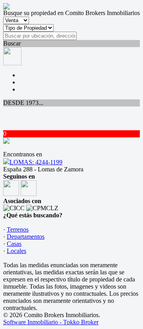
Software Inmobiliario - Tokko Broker (51, 322)
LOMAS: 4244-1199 (36, 162)
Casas (14, 243)
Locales (16, 250)
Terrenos (18, 229)
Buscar (12, 43)
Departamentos (25, 236)
